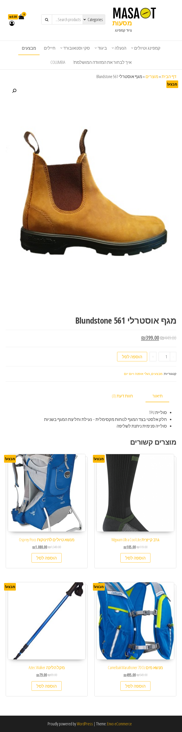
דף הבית (169, 76)
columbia (57, 62)
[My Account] (11, 23)
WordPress (85, 724)
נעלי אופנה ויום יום (137, 373)
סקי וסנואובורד (76, 48)
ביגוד (102, 48)
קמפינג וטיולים (147, 48)
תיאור (157, 396)
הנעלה (120, 48)
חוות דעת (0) (122, 396)
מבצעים (29, 48)
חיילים (49, 48)
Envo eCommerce (119, 724)
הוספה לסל (132, 356)
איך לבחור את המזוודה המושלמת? (102, 62)
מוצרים (152, 76)
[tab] (161, 396)
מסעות (122, 22)
